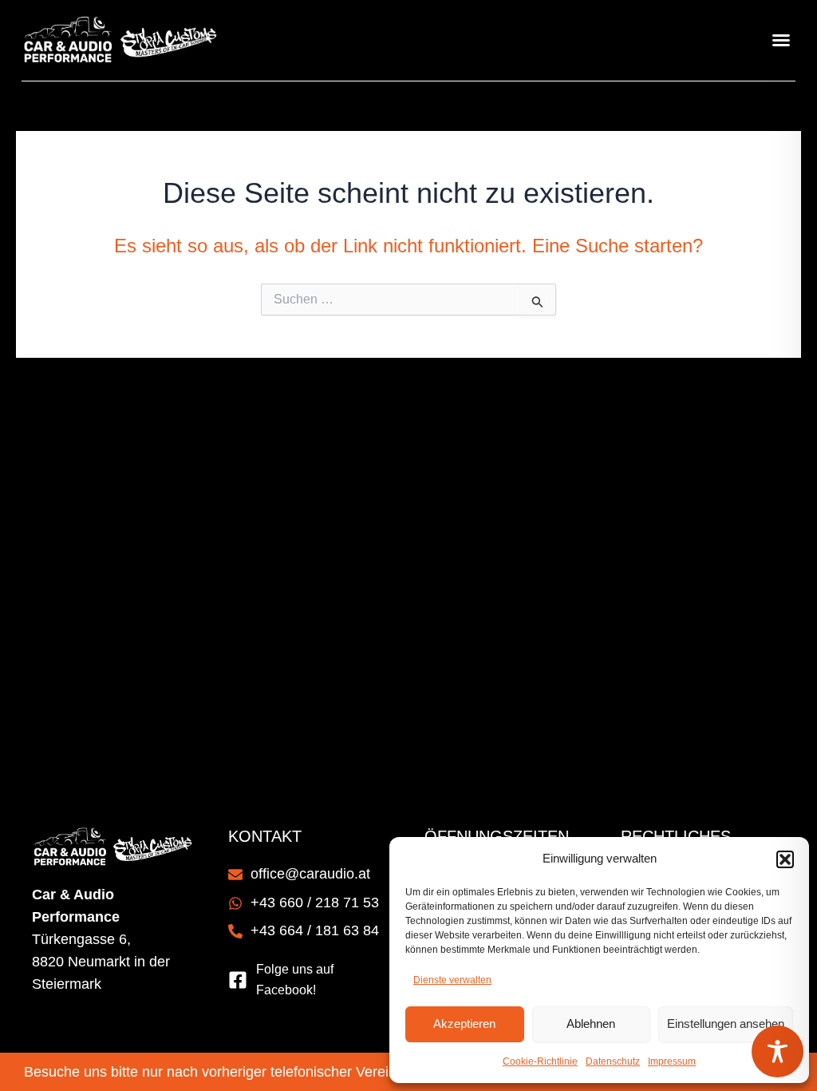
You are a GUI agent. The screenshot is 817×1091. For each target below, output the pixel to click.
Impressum (672, 1061)
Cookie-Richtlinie (540, 1061)
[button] (785, 859)
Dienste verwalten (452, 980)
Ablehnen (590, 1023)
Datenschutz (613, 1061)
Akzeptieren (464, 1023)
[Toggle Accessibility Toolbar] (777, 1051)
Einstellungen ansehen (725, 1023)
